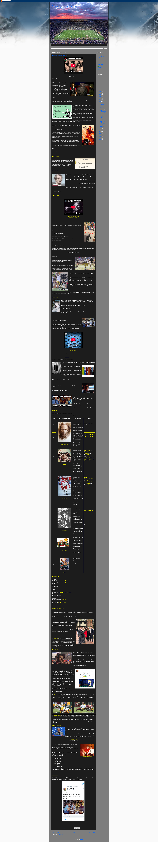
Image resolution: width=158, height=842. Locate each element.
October (101, 107)
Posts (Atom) (60, 834)
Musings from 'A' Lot (64, 6)
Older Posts (92, 832)
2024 (100, 93)
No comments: (69, 828)
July (101, 128)
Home (53, 45)
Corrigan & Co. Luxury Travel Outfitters (101, 56)
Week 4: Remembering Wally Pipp (60, 55)
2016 (100, 133)
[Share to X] (76, 828)
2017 (100, 131)
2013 (100, 138)
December (102, 104)
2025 (100, 91)
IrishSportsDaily (101, 61)
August (101, 126)
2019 (100, 101)
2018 (100, 102)
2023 (100, 94)
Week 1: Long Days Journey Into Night (102, 123)
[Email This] (74, 828)
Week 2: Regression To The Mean (103, 118)
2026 (100, 89)
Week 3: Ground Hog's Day (102, 115)
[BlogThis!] (75, 828)
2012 (100, 139)
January (101, 129)
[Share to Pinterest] (79, 828)
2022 (100, 96)
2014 (100, 136)
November (102, 105)
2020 (100, 99)
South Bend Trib (101, 70)
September (102, 109)
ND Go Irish (100, 64)
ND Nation (100, 67)
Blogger (81, 839)
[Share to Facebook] (78, 828)
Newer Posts (55, 832)
